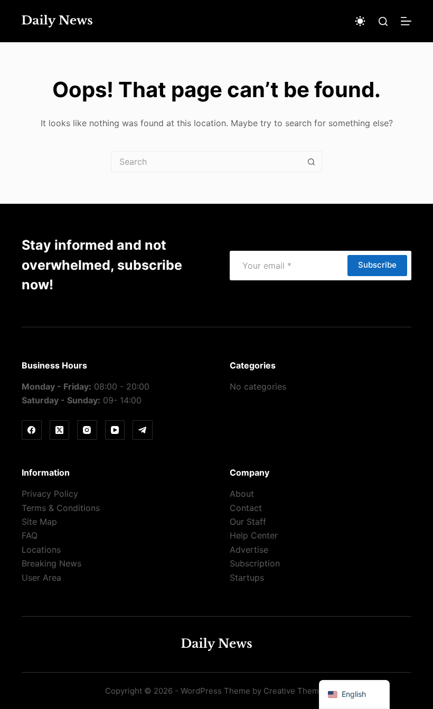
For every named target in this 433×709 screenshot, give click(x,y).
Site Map (39, 521)
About (242, 493)
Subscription (255, 563)
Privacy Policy (50, 493)
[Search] (383, 21)
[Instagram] (87, 430)
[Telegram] (143, 430)
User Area (41, 577)
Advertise (249, 549)
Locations (41, 549)
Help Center (254, 535)
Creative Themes (295, 691)
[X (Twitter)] (60, 430)
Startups (247, 577)
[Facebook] (32, 430)
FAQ (29, 535)
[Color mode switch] (360, 21)
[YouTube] (115, 430)
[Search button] (311, 161)
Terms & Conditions (61, 508)
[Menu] (406, 21)
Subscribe (377, 265)
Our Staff (248, 521)
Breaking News (51, 563)
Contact (246, 508)
